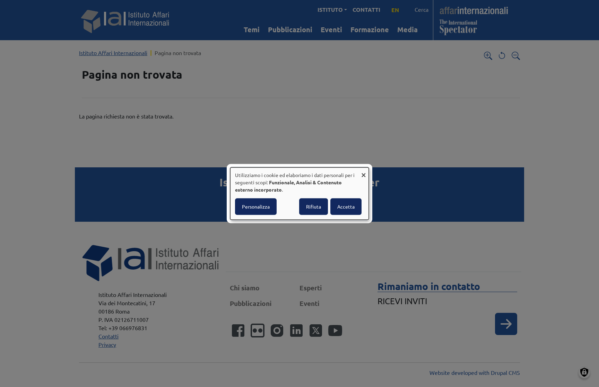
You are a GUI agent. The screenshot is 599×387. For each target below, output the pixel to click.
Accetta (346, 206)
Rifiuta (313, 206)
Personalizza (256, 206)
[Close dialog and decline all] (363, 171)
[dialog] (299, 193)
